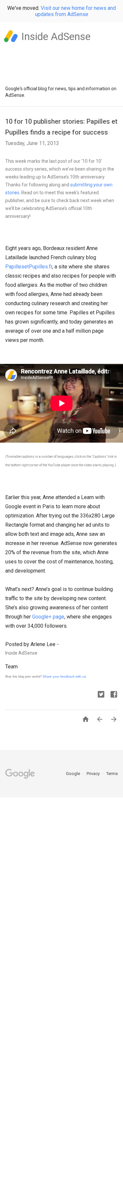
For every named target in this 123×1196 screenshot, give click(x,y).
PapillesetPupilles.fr (28, 266)
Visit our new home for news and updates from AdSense (75, 11)
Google (73, 773)
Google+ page (48, 617)
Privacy (94, 773)
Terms (112, 773)
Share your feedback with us (64, 676)
